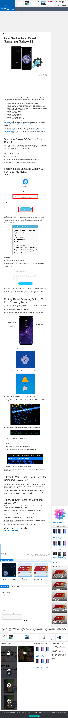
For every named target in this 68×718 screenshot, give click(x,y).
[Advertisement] (34, 21)
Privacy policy (36, 716)
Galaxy (63, 4)
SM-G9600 (33, 554)
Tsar (46, 74)
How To (57, 2)
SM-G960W (42, 555)
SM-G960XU (47, 555)
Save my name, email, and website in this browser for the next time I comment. (22, 613)
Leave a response (15, 586)
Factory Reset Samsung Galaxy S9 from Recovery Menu (19, 123)
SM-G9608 (37, 554)
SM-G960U (38, 555)
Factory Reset (3, 554)
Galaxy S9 (28, 554)
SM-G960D (41, 554)
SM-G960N (34, 555)
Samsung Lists (58, 4)
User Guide (64, 5)
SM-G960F (46, 554)
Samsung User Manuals (58, 5)
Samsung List (64, 2)
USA (63, 1)
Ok (30, 716)
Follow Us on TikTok (57, 522)
